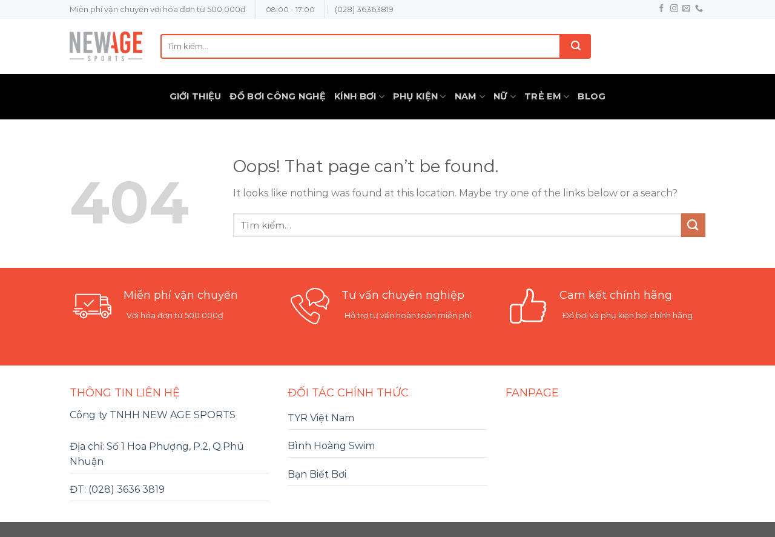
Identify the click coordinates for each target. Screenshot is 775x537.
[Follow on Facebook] (661, 8)
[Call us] (699, 8)
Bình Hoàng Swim (331, 446)
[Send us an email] (686, 8)
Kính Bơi (355, 96)
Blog (591, 96)
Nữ (500, 96)
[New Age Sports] (106, 46)
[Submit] (576, 46)
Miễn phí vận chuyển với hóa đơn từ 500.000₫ (158, 9)
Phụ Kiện (415, 96)
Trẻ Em (542, 96)
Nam (466, 96)
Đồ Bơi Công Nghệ (277, 96)
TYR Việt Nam (321, 418)
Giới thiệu (196, 96)
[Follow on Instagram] (674, 8)
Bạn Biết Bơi (317, 474)
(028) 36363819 (364, 9)
